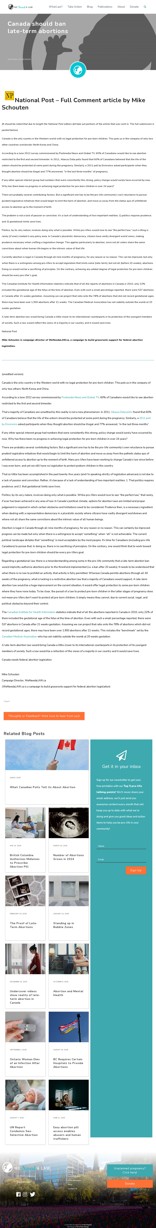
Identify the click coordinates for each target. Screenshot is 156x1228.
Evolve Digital (87, 1225)
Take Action (75, 7)
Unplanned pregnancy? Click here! (130, 1170)
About (121, 7)
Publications (105, 7)
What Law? (55, 7)
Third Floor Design (82, 1227)
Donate (134, 7)
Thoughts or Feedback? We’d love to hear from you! (44, 716)
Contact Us (72, 1188)
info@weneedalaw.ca (26, 1176)
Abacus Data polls (121, 412)
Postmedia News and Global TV (80, 397)
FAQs (70, 1184)
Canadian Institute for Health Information (31, 612)
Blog (90, 7)
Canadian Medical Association (19, 636)
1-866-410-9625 (24, 1182)
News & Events (74, 1176)
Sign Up (136, 870)
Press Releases (74, 1180)
